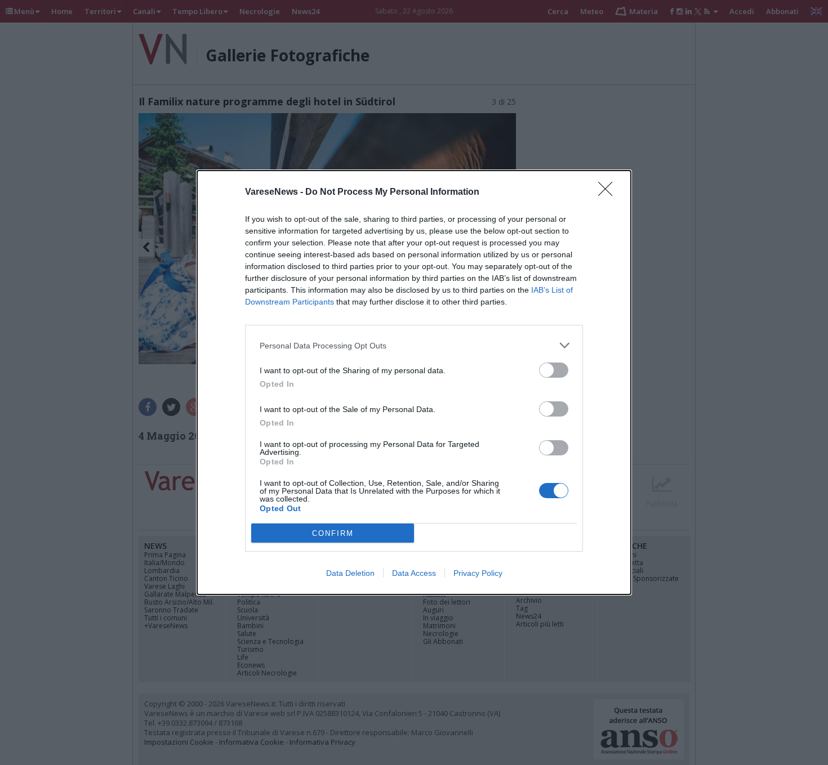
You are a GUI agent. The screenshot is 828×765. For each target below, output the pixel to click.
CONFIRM (333, 533)
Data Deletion (350, 573)
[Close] (609, 192)
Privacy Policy (477, 573)
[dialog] (414, 382)
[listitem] (414, 345)
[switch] (553, 370)
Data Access (414, 573)
